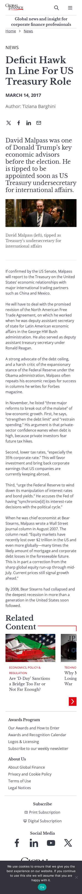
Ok (42, 887)
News (28, 31)
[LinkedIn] (31, 123)
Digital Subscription (45, 820)
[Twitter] (10, 123)
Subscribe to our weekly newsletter (38, 748)
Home (10, 31)
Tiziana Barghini (39, 106)
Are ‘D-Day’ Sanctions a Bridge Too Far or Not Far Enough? (29, 684)
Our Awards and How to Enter (33, 727)
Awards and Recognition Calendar (37, 734)
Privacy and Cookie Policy (29, 774)
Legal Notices (19, 787)
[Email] (41, 123)
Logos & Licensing (23, 741)
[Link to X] (68, 843)
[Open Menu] (70, 8)
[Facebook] (20, 123)
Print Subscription (44, 812)
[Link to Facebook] (17, 843)
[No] (76, 877)
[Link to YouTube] (51, 843)
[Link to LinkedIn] (34, 843)
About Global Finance (26, 767)
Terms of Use (19, 780)
